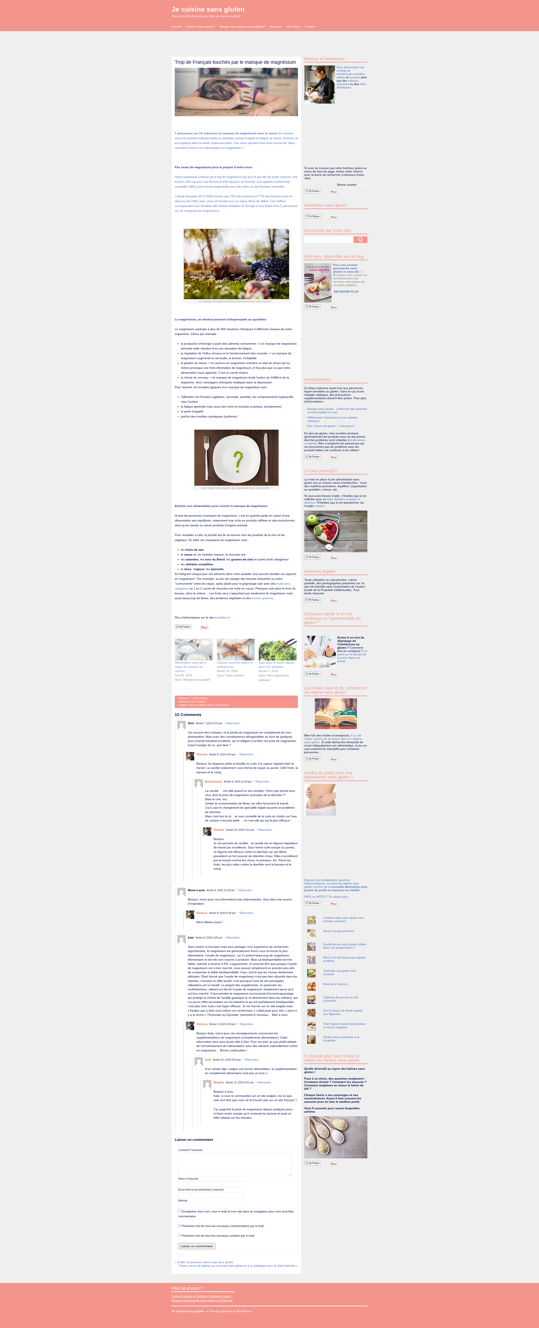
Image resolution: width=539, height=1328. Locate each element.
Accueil (176, 26)
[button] (236, 92)
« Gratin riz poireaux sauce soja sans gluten (204, 1262)
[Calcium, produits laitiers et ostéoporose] (236, 649)
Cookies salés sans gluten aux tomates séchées (343, 919)
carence (193, 705)
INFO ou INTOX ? (316, 896)
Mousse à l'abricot (335, 984)
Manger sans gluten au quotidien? (242, 26)
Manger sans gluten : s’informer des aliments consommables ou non (337, 410)
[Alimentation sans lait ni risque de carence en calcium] (194, 649)
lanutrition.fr (222, 617)
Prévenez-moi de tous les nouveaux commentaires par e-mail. (223, 1226)
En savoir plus (338, 896)
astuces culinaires (347, 82)
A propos (276, 26)
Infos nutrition (198, 701)
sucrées (354, 77)
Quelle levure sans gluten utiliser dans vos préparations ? (345, 946)
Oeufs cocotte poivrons (338, 931)
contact (319, 506)
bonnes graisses (263, 598)
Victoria (203, 698)
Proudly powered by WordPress (230, 1311)
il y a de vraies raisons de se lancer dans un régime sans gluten (333, 739)
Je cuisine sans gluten (208, 9)
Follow (186, 626)
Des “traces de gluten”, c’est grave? (331, 426)
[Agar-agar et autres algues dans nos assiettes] (278, 649)
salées (340, 77)
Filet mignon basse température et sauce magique (344, 1025)
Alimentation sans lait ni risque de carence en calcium (190, 667)
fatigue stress (206, 705)
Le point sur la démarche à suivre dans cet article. (352, 656)
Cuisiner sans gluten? (200, 26)
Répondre (233, 723)
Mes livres (293, 26)
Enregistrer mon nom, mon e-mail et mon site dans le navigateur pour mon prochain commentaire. (236, 1214)
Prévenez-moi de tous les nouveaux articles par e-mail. (218, 1235)
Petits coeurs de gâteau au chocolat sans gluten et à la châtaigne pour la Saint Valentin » (238, 1265)
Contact (310, 26)
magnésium (222, 705)
